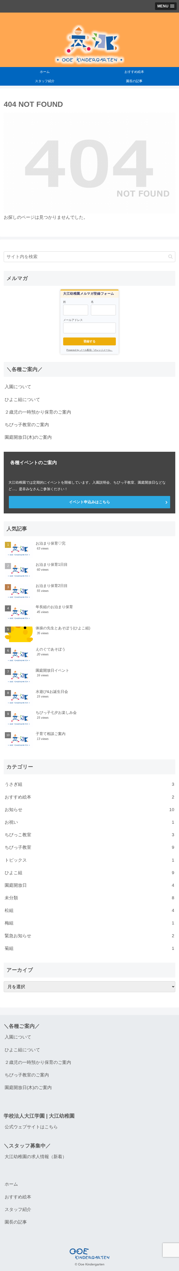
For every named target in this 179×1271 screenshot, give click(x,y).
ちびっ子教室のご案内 (27, 424)
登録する (89, 341)
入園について (18, 386)
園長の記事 (16, 1222)
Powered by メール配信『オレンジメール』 (89, 350)
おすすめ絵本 (18, 1196)
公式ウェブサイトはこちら (31, 1126)
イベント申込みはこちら (89, 502)
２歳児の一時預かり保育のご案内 (38, 412)
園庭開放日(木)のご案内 (28, 437)
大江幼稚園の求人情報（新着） (36, 1156)
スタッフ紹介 (18, 1209)
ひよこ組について (22, 399)
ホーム (11, 1184)
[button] (170, 256)
